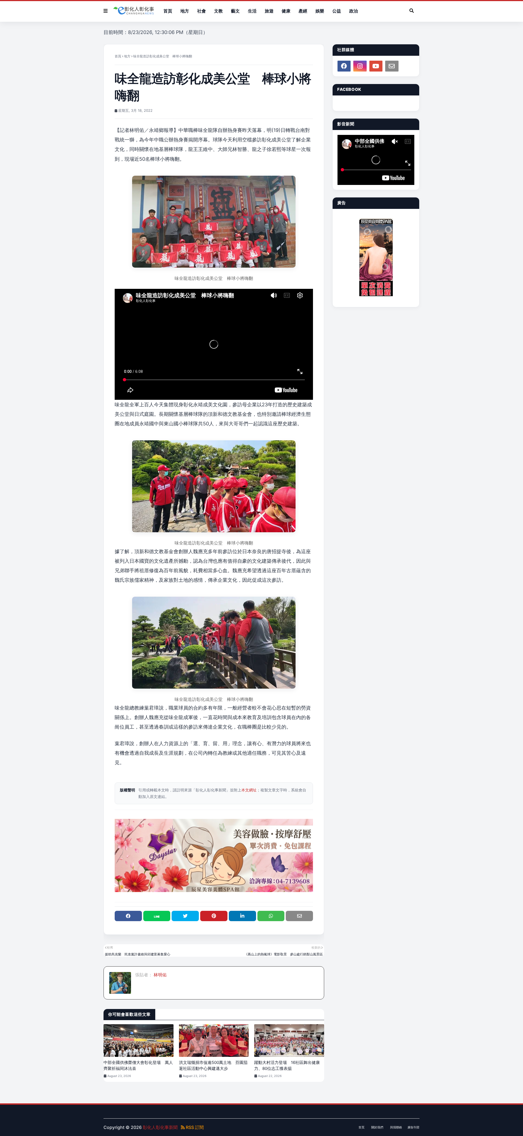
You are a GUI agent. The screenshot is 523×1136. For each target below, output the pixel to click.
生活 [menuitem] (252, 11)
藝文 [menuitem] (235, 11)
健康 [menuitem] (286, 11)
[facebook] (344, 66)
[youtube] (375, 66)
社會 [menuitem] (201, 11)
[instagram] (359, 66)
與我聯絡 (396, 1127)
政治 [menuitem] (353, 11)
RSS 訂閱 (194, 1127)
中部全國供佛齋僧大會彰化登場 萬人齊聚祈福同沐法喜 (138, 1065)
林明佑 (160, 974)
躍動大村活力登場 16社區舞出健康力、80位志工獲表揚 (287, 1065)
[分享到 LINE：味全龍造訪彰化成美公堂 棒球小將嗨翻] (157, 916)
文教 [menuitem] (218, 11)
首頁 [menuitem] (167, 11)
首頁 (118, 56)
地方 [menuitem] (184, 11)
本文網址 (249, 790)
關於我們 (377, 1127)
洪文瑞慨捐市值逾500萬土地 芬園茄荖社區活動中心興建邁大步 (213, 1065)
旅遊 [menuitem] (269, 11)
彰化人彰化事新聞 (160, 1127)
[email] (391, 66)
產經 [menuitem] (303, 11)
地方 (127, 56)
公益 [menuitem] (336, 11)
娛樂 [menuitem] (319, 11)
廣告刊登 (413, 1127)
